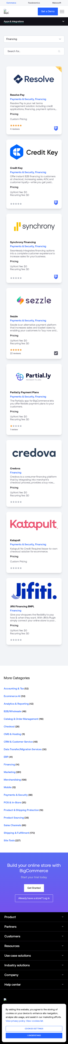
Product (10, 917)
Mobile (10, 787)
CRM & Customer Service (21, 741)
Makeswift (56, 3)
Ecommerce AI (14, 696)
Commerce (11, 3)
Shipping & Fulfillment (19, 832)
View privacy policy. (15, 1020)
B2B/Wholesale (15, 711)
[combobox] (34, 51)
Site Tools (12, 840)
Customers (12, 936)
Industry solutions (17, 965)
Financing (40, 99)
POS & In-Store (15, 802)
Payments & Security (22, 99)
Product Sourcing (16, 817)
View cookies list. (34, 1020)
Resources (11, 946)
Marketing (12, 772)
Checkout (11, 726)
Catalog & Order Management (23, 718)
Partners (10, 926)
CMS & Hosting (14, 734)
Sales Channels (15, 825)
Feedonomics (34, 3)
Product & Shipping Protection (23, 810)
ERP (8, 756)
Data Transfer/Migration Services (25, 749)
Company (11, 975)
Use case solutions (17, 955)
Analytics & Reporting (19, 703)
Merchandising (15, 779)
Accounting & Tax (16, 688)
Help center (12, 984)
